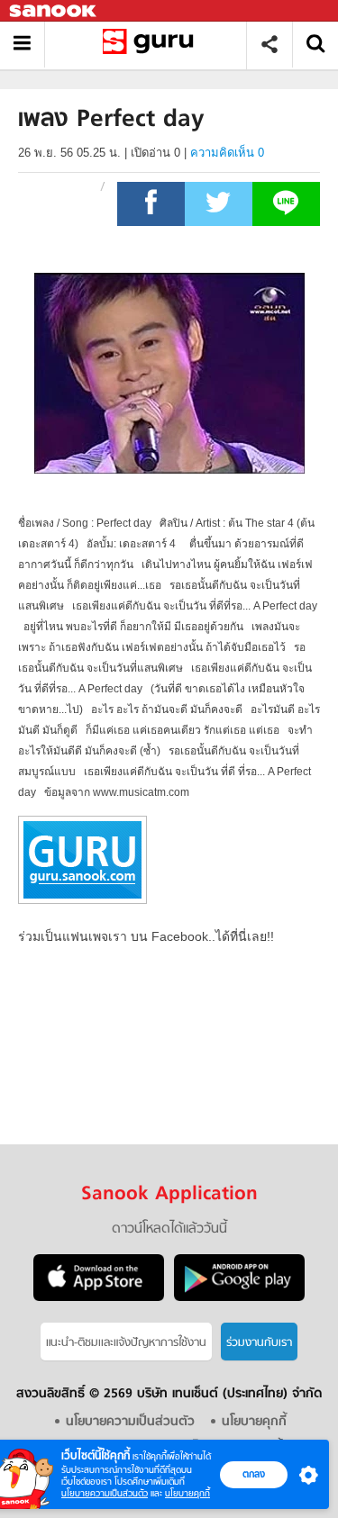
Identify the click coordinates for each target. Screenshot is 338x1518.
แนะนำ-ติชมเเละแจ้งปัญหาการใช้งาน (126, 1342)
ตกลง (253, 1473)
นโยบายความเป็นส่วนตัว (104, 1493)
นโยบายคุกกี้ (187, 1493)
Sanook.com (54, 11)
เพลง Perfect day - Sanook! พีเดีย (152, 44)
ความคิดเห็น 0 (227, 152)
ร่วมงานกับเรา (259, 1342)
